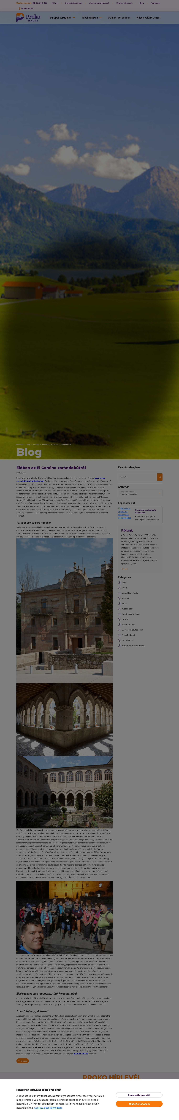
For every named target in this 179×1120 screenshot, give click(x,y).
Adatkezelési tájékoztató (48, 1107)
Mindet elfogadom (139, 1103)
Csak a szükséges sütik (139, 1095)
